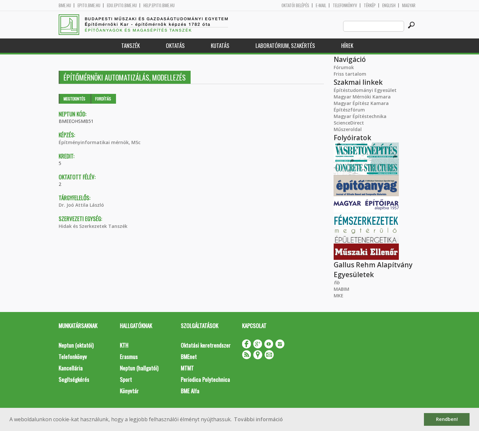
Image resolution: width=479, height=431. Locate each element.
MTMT (187, 368)
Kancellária (71, 368)
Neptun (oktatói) (76, 345)
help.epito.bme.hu (159, 5)
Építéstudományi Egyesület (365, 90)
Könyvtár (129, 391)
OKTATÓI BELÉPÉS (295, 5)
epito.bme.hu (89, 5)
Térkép (370, 5)
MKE (338, 295)
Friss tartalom (350, 74)
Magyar (408, 5)
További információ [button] (258, 419)
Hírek (347, 45)
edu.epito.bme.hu (122, 5)
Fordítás (103, 98)
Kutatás (220, 45)
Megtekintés (74, 98)
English (389, 5)
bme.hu (65, 5)
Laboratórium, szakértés (285, 45)
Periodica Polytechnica (205, 379)
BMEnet (189, 356)
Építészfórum (349, 110)
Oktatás (175, 45)
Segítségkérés (74, 379)
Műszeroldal (348, 129)
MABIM (341, 289)
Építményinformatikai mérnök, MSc (99, 142)
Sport (126, 379)
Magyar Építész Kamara (361, 103)
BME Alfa (190, 391)
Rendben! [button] (447, 419)
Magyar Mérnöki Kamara (362, 97)
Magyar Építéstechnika (360, 116)
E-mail (321, 5)
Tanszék (130, 45)
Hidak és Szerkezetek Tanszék (93, 226)
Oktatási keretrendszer (206, 345)
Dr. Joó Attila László (81, 205)
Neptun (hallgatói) (139, 368)
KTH (124, 345)
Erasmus (129, 356)
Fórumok (344, 67)
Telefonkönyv (345, 5)
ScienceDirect (349, 123)
